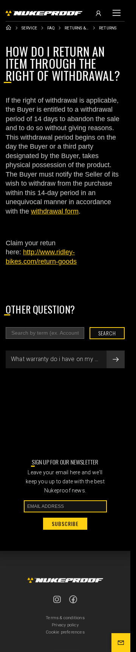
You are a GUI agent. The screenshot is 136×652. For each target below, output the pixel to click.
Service (29, 28)
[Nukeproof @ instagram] (57, 599)
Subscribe (65, 523)
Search (107, 333)
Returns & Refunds (77, 28)
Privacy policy (65, 625)
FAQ (51, 28)
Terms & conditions (65, 617)
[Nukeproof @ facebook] (73, 599)
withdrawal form (55, 211)
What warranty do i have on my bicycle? (64, 359)
